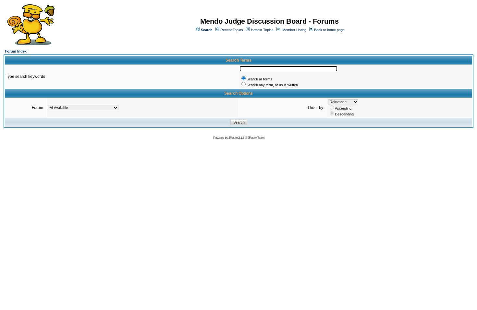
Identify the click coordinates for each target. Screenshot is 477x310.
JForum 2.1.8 (236, 137)
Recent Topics (231, 30)
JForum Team (256, 137)
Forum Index (16, 51)
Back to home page (329, 30)
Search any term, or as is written (272, 85)
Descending (344, 114)
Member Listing (294, 30)
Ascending (343, 108)
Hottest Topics (262, 30)
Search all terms (259, 79)
